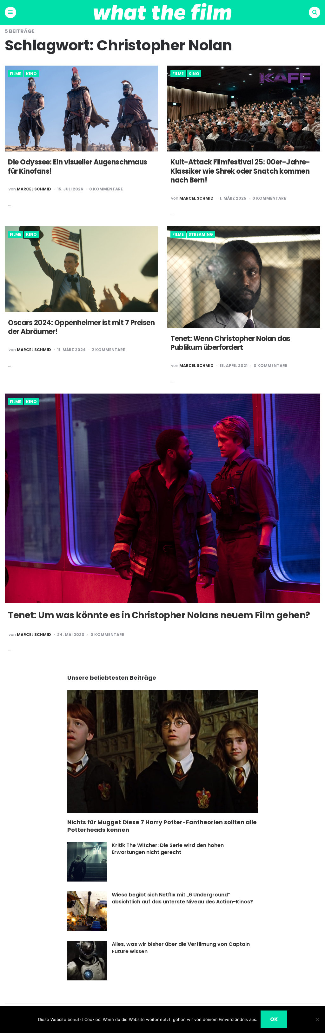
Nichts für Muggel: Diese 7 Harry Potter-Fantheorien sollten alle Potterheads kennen (162, 826)
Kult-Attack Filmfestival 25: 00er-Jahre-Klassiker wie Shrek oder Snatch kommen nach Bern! (240, 171)
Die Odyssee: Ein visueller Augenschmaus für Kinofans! (77, 166)
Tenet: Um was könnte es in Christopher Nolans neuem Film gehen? (159, 615)
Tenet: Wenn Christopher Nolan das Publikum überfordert (230, 343)
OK (274, 1019)
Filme (15, 74)
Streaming (201, 234)
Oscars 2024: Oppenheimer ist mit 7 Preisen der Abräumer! (81, 327)
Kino (31, 74)
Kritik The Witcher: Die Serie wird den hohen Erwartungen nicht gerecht (168, 849)
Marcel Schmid (34, 189)
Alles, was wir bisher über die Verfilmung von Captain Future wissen (181, 947)
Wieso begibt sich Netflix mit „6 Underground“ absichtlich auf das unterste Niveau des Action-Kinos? (182, 898)
